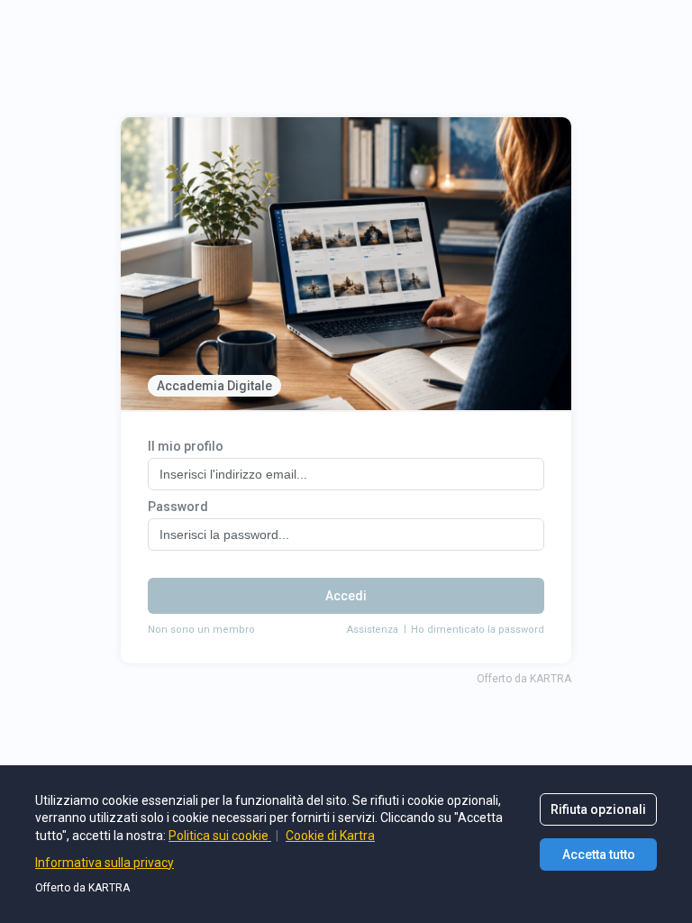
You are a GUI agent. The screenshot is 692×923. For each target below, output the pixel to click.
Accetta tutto (598, 854)
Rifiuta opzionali (598, 809)
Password (178, 506)
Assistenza (372, 629)
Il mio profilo (185, 446)
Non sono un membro (201, 629)
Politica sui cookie (219, 835)
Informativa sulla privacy (104, 862)
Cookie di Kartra (330, 835)
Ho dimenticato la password (477, 629)
